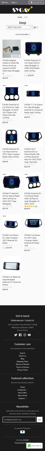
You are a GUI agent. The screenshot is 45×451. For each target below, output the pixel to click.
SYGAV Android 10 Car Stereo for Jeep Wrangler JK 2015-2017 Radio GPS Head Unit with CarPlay (10, 111)
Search (22, 353)
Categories (21, 390)
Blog (22, 359)
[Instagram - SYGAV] (24, 334)
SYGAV (26, 440)
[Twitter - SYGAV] (15, 334)
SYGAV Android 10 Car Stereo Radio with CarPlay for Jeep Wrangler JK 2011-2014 (32, 198)
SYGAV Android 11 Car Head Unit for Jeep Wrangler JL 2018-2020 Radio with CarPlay (32, 65)
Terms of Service (22, 367)
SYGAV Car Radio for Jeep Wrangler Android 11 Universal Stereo (11, 281)
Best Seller (22, 393)
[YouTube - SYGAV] (29, 334)
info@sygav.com (17, 320)
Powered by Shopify (22, 443)
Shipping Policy (22, 361)
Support (21, 398)
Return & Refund (22, 364)
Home (20, 17)
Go (39, 419)
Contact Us (29, 320)
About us (22, 356)
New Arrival (22, 395)
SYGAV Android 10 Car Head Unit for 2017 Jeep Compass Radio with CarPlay (11, 153)
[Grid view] (35, 27)
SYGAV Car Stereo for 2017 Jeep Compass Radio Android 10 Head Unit (32, 240)
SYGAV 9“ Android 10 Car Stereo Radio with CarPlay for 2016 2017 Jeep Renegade (11, 198)
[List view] (37, 27)
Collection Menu (22, 34)
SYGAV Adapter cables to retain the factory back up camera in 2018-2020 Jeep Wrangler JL (11, 66)
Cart (37, 2)
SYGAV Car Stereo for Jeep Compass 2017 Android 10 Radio (10, 239)
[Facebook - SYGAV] (20, 334)
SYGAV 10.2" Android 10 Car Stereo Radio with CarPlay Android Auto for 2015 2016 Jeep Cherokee (32, 155)
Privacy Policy (22, 370)
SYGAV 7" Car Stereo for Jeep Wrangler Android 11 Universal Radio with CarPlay (33, 108)
